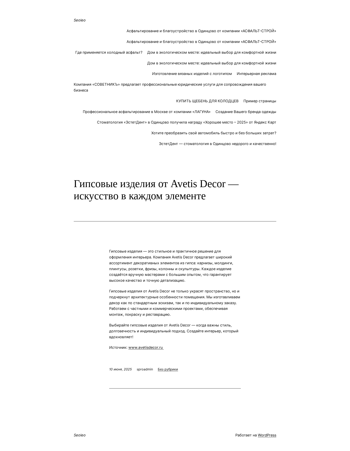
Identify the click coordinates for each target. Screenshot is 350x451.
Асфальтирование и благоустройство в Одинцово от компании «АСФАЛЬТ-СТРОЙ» (201, 31)
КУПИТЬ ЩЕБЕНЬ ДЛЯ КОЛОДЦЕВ (207, 101)
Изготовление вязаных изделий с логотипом (192, 73)
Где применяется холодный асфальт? (108, 52)
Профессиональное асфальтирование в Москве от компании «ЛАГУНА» (147, 112)
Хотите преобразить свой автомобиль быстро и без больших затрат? (213, 133)
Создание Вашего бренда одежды (246, 112)
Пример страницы (259, 101)
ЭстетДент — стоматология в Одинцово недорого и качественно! (217, 144)
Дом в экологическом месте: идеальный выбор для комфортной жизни (211, 52)
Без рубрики (168, 369)
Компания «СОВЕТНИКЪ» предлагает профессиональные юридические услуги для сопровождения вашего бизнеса (170, 87)
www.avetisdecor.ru (146, 347)
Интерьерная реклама (256, 73)
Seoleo (80, 20)
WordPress (267, 435)
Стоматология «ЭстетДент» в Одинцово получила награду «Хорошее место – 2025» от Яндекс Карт (186, 122)
